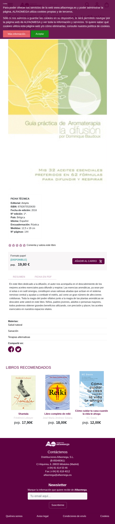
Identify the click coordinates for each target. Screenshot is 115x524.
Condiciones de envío (74, 516)
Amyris (25, 203)
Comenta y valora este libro (41, 245)
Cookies (104, 516)
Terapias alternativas (19, 337)
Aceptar (40, 34)
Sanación (13, 331)
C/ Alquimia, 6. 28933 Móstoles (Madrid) (57, 464)
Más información (16, 34)
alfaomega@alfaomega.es (58, 475)
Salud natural (15, 325)
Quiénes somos (14, 516)
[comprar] (24, 382)
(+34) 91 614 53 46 (57, 468)
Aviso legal (43, 516)
